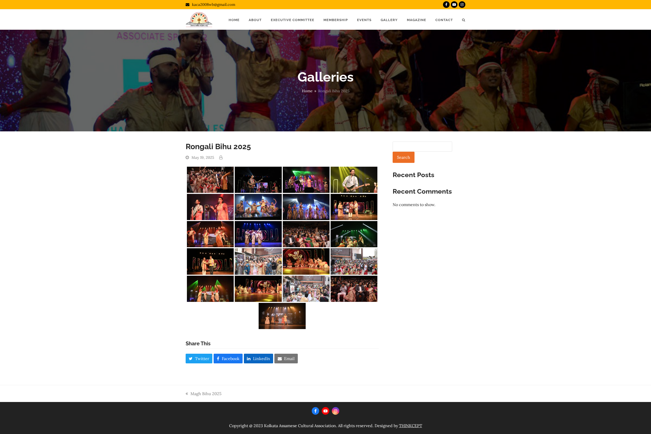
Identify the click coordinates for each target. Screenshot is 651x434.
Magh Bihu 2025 (203, 394)
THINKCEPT (410, 425)
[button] (463, 19)
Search (403, 157)
